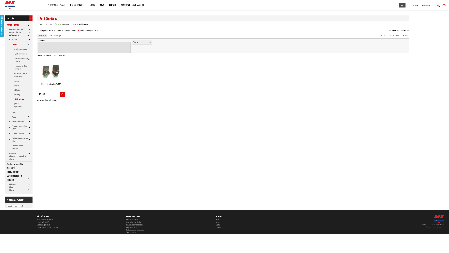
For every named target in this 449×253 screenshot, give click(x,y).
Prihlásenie (415, 5)
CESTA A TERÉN (51, 24)
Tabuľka (403, 31)
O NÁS (102, 5)
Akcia (390, 36)
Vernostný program (43, 225)
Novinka (405, 36)
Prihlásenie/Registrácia (45, 219)
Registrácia (426, 5)
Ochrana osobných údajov (135, 230)
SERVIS (92, 5)
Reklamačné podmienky (134, 225)
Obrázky (392, 31)
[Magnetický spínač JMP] (51, 71)
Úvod (41, 24)
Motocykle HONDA (77, 5)
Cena (59, 31)
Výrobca (42, 36)
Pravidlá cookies (132, 227)
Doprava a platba (132, 219)
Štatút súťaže (131, 232)
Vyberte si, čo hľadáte (56, 5)
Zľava (397, 36)
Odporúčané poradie (88, 31)
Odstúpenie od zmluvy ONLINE (132, 5)
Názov (51, 31)
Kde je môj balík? (43, 222)
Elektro (74, 24)
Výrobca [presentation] (42, 40)
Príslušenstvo (64, 24)
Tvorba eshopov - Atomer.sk (434, 227)
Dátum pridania (70, 31)
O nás (218, 225)
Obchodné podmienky (133, 222)
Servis (218, 222)
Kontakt (112, 5)
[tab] (84, 40)
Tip (384, 36)
